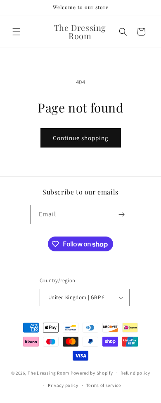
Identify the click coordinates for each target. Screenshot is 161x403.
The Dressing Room (48, 372)
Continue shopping (81, 138)
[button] (16, 32)
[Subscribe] (122, 214)
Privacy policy (63, 385)
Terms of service (103, 385)
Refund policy (135, 373)
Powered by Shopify (92, 372)
